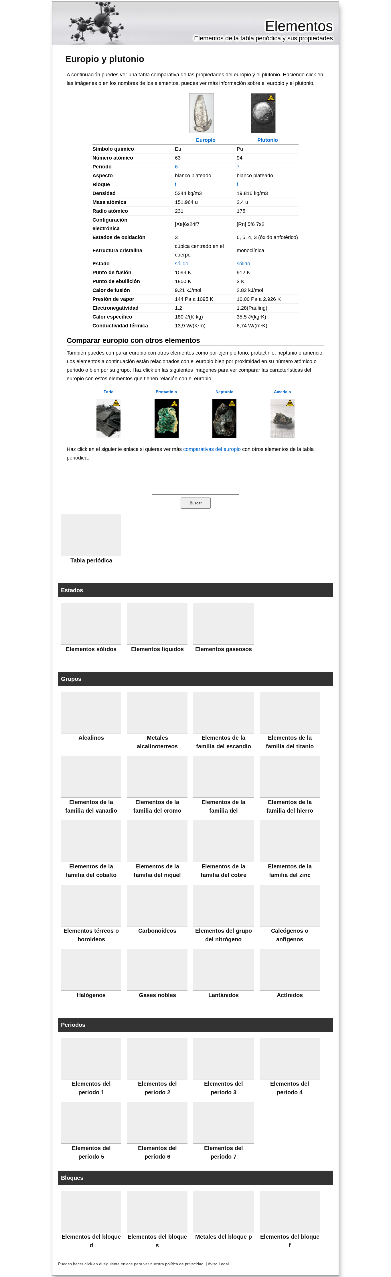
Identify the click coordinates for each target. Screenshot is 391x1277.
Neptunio (225, 391)
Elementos (299, 26)
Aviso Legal (218, 1264)
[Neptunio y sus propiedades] (224, 436)
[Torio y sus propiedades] (108, 436)
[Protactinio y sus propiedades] (167, 436)
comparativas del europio (212, 449)
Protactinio (166, 391)
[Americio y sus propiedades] (282, 436)
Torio (109, 391)
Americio (282, 391)
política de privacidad (184, 1264)
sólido (181, 263)
